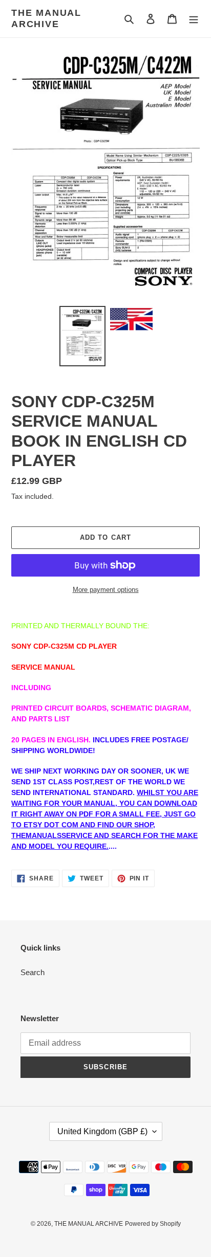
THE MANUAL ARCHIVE (46, 18)
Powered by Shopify (153, 1223)
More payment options (106, 589)
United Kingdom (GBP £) (102, 1131)
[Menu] (193, 19)
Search (32, 972)
